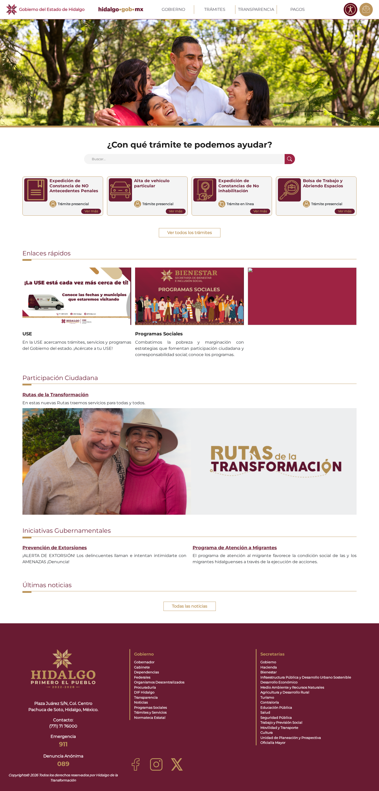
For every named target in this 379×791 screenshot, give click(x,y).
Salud (265, 712)
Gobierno (268, 662)
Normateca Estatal (150, 717)
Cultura (266, 732)
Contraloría (269, 702)
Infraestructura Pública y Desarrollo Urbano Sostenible (305, 677)
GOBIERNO (173, 9)
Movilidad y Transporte (279, 727)
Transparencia (146, 697)
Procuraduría (145, 687)
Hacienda (268, 667)
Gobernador (144, 662)
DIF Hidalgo (144, 692)
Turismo (267, 697)
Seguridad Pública (276, 717)
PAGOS (297, 9)
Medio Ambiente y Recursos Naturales (292, 687)
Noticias (141, 702)
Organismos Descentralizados (159, 682)
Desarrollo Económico (279, 682)
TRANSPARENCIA (256, 9)
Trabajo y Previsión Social (281, 722)
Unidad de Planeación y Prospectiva (290, 738)
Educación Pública (276, 707)
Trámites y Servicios (150, 712)
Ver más (91, 211)
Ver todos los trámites (189, 232)
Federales (142, 677)
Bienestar (268, 672)
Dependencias (146, 672)
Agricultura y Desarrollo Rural (284, 692)
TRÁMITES (214, 9)
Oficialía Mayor (272, 742)
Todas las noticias (189, 606)
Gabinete (142, 667)
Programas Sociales (150, 707)
